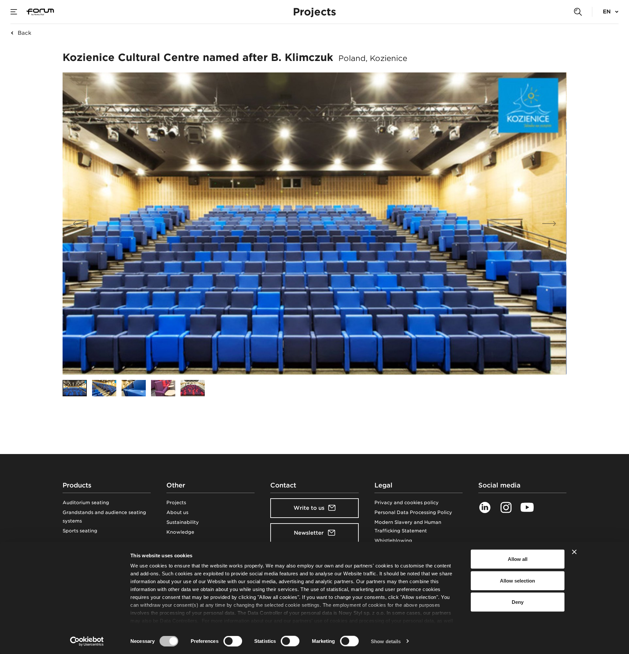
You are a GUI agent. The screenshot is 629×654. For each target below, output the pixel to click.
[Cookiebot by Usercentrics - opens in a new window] (87, 641)
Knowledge (180, 532)
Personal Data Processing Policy (413, 512)
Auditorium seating (86, 502)
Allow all (517, 559)
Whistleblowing (393, 540)
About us (177, 512)
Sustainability (182, 522)
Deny (518, 602)
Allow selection (517, 580)
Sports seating (80, 530)
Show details (386, 641)
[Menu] (14, 12)
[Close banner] (574, 552)
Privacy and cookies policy (406, 502)
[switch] (232, 641)
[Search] (578, 12)
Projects (176, 502)
